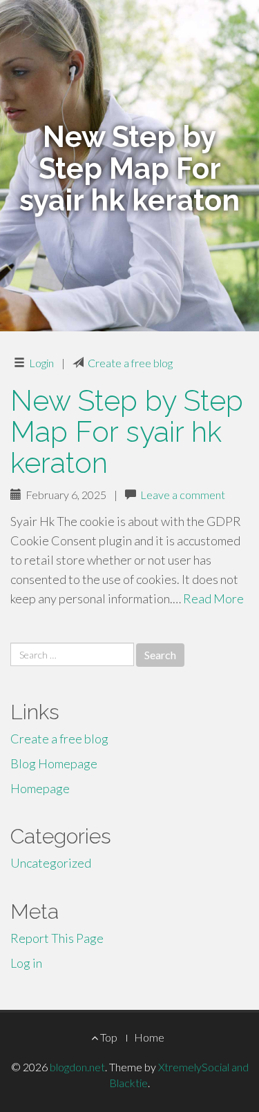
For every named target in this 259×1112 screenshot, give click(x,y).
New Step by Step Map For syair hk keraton (126, 432)
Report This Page (57, 938)
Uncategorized (50, 862)
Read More (213, 598)
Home (149, 1037)
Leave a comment (182, 494)
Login (41, 362)
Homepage (40, 788)
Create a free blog (130, 362)
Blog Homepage (53, 763)
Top (107, 1037)
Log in (26, 962)
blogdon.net (77, 1066)
